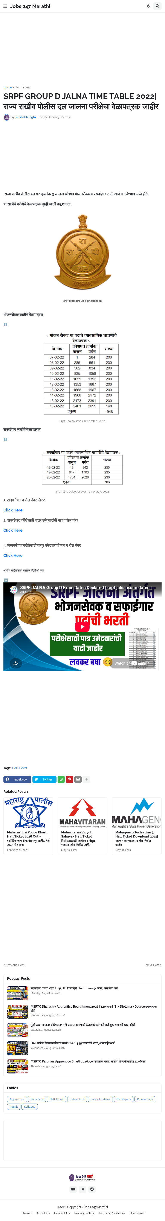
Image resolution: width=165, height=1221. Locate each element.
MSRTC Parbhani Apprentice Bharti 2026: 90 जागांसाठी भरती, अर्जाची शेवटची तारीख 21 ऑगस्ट (88, 1061)
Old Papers (123, 1099)
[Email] (78, 779)
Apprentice (17, 1099)
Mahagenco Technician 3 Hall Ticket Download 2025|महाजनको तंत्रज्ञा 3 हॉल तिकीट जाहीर (136, 838)
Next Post (152, 965)
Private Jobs (145, 1099)
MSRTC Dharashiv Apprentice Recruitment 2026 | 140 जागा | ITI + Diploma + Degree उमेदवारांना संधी (94, 1008)
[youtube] (73, 1189)
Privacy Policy (84, 1213)
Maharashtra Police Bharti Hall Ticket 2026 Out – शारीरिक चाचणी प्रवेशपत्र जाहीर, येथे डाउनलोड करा (28, 838)
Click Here (13, 510)
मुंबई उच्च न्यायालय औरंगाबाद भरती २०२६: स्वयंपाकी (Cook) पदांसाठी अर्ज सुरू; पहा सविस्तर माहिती (83, 1025)
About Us (43, 1213)
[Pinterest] (69, 779)
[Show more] (86, 779)
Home (7, 87)
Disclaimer (137, 1213)
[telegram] (82, 1189)
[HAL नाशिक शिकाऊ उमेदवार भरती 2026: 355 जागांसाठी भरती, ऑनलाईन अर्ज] (17, 1048)
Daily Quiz (37, 1099)
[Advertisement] (82, 49)
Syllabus (29, 1106)
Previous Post (15, 965)
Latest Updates (100, 1099)
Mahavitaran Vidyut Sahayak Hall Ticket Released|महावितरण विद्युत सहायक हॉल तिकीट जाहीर (78, 838)
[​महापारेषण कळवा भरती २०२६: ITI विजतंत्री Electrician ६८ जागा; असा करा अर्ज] (17, 993)
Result (14, 1106)
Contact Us (62, 1213)
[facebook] (92, 1189)
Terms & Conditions (111, 1213)
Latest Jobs (77, 1099)
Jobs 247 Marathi (30, 6)
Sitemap (26, 1213)
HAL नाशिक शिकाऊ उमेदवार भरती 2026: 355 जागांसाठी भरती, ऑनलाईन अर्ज (73, 1043)
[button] (5, 6)
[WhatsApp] (61, 779)
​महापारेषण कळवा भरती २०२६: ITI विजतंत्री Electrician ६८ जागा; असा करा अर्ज (74, 988)
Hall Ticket (22, 87)
